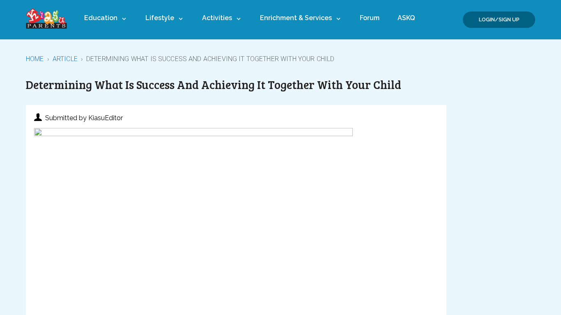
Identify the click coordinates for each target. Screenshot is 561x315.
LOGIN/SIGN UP (499, 19)
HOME (35, 59)
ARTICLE (65, 59)
